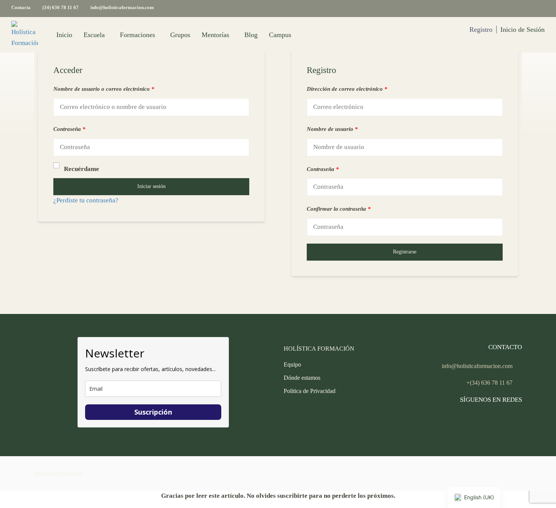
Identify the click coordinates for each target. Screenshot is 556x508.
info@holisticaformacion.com (122, 7)
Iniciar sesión (151, 186)
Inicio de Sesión (522, 29)
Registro (480, 29)
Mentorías (215, 35)
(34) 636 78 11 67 (60, 7)
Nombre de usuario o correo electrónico (103, 89)
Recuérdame (81, 168)
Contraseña (69, 129)
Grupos (180, 35)
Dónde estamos (302, 377)
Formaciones (137, 35)
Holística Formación (58, 473)
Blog (251, 35)
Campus (280, 35)
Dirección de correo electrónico (347, 89)
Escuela (94, 35)
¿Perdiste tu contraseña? (85, 200)
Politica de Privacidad (309, 391)
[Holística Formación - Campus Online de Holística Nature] (24, 35)
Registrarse (404, 252)
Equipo (292, 364)
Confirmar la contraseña (339, 209)
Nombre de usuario (332, 129)
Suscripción (153, 411)
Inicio (64, 35)
